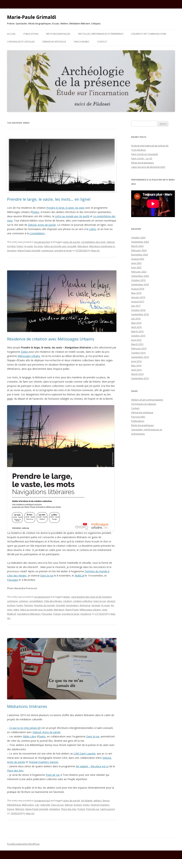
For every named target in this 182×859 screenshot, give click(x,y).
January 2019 (138, 297)
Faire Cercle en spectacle (144, 154)
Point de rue (53, 775)
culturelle (45, 804)
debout (111, 242)
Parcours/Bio (81, 41)
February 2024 (138, 250)
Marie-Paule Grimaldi (31, 17)
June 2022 (136, 267)
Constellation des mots (93, 242)
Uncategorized (42, 242)
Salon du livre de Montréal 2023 (148, 167)
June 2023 (136, 263)
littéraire (19, 809)
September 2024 (140, 241)
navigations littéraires (29, 613)
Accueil (11, 33)
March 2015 (137, 344)
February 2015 (138, 348)
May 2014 (136, 365)
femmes (28, 605)
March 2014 (137, 374)
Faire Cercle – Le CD (141, 158)
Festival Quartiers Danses (43, 762)
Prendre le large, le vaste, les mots (65, 207)
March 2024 (137, 246)
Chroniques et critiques (21, 41)
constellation (36, 601)
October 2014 (138, 352)
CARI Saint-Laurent (84, 753)
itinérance (85, 605)
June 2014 (136, 361)
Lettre (92, 229)
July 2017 (135, 305)
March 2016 (137, 331)
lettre (16, 609)
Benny (106, 800)
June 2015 (136, 340)
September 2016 (140, 314)
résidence (85, 613)
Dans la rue (46, 575)
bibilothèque (14, 804)
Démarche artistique (54, 41)
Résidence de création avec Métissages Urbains (50, 339)
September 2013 (140, 378)
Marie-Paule (72, 609)
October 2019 (138, 280)
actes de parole (71, 242)
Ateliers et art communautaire (148, 33)
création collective (82, 601)
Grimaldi (60, 605)
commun (23, 601)
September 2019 (140, 284)
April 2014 (136, 369)
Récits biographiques (58, 33)
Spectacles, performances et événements (100, 33)
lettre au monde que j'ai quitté (60, 246)
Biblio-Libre (29, 736)
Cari (37, 804)
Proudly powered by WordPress (23, 843)
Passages (12, 579)
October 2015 (138, 335)
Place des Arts (15, 770)
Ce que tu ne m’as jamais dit (25, 728)
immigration (72, 605)
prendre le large (63, 250)
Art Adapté (86, 800)
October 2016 (138, 310)
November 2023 (139, 254)
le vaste (28, 246)
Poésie (57, 613)
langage (96, 605)
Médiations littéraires (27, 706)
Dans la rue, (93, 736)
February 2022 (138, 271)
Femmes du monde (44, 605)
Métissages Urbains (29, 356)
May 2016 (136, 322)
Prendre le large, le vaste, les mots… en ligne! (48, 199)
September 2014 (140, 357)
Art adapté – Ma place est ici (92, 766)
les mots (38, 246)
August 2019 (137, 288)
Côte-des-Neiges (53, 601)
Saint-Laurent (107, 809)
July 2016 (135, 318)
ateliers (97, 800)
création (67, 601)
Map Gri (95, 250)
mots (104, 609)
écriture (11, 605)
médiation (54, 809)
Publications (30, 33)
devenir (111, 601)
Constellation (37, 233)
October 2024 (138, 237)
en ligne (11, 246)
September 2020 (140, 276)
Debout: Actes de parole (42, 224)
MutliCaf (11, 613)
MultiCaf (79, 575)
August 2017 (137, 301)
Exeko (35, 212)
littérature (82, 246)
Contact (102, 41)
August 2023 (137, 258)
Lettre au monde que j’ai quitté (72, 216)
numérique (47, 250)
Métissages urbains (90, 609)
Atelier (66, 596)
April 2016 (136, 327)
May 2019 (136, 293)
